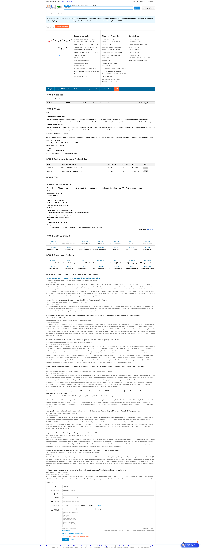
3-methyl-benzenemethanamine (118, 242)
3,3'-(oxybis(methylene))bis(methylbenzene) (152, 262)
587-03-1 (81, 57)
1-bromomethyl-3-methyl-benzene (86, 262)
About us (41, 546)
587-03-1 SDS (150, 229)
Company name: (54, 501)
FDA (86, 509)
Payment (48, 546)
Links (61, 546)
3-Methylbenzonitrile (132, 248)
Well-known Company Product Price (71, 89)
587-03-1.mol (83, 76)
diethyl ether (53, 242)
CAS (113, 546)
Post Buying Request (62, 26)
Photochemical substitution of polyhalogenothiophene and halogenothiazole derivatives (73, 278)
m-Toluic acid (69, 248)
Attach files (67, 530)
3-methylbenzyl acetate (131, 267)
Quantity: (56, 494)
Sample (66, 509)
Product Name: (55, 490)
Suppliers (74, 5)
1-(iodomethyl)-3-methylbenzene (118, 262)
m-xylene (132, 242)
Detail (145, 167)
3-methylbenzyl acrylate (147, 267)
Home (133, 1)
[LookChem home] (54, 7)
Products (67, 5)
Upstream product (93, 89)
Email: (57, 497)
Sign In (63, 1)
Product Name (156, 546)
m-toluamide (100, 242)
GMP (79, 509)
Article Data (136, 546)
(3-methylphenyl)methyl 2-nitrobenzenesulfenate (106, 248)
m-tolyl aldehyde (147, 242)
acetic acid (116, 248)
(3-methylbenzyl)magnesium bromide (87, 242)
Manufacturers (91, 546)
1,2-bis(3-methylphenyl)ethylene (133, 262)
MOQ (73, 509)
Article (94, 5)
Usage (57, 89)
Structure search (87, 6)
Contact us (56, 546)
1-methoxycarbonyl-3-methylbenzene (87, 248)
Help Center (68, 546)
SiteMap (83, 546)
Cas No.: (56, 486)
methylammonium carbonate (70, 242)
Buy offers (81, 5)
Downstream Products (106, 89)
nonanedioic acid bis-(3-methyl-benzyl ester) (58, 262)
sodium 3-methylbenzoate (100, 267)
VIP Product (100, 546)
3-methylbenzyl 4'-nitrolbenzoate (102, 262)
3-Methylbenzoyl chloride (53, 248)
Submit (65, 539)
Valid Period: (55, 505)
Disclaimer (76, 546)
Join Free (69, 1)
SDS (85, 89)
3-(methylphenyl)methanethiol (85, 267)
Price (92, 509)
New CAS (119, 546)
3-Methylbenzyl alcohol (89, 39)
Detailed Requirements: (55, 509)
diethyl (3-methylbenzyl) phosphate (119, 267)
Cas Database (127, 546)
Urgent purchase (101, 509)
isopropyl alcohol (147, 248)
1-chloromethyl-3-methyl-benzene (71, 262)
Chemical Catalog (146, 546)
